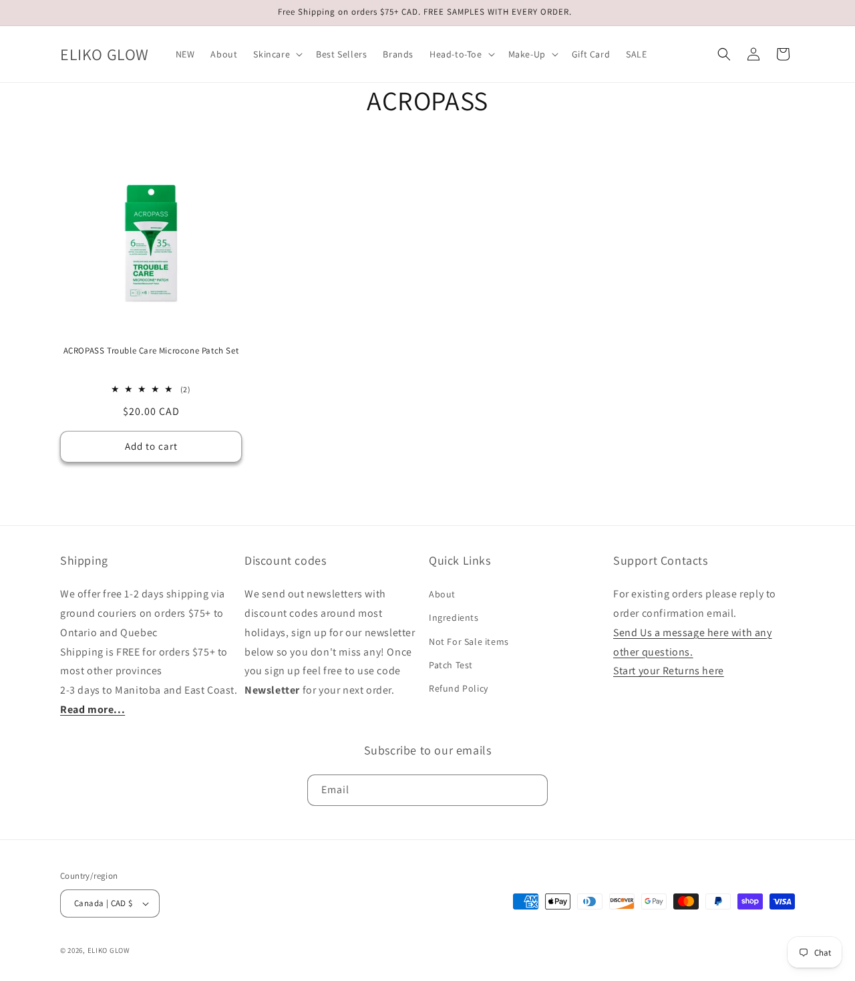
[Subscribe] (532, 790)
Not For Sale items (469, 642)
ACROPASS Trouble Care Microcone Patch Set (151, 350)
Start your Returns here (668, 671)
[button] (276, 54)
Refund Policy (458, 688)
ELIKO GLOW (109, 950)
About (442, 594)
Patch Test (451, 665)
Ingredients (454, 617)
